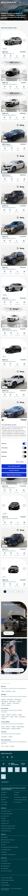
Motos (4, 818)
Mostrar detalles (20, 461)
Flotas (4, 844)
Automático (4, 736)
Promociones (6, 842)
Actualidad (5, 868)
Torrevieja (18, 802)
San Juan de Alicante (21, 799)
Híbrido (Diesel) (20, 726)
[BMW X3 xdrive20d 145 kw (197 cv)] (14, 287)
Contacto (4, 861)
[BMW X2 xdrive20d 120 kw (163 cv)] (14, 568)
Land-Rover (8, 691)
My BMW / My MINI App (8, 854)
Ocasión (12, 746)
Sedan (16, 716)
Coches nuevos (6, 811)
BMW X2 (4, 703)
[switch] (24, 448)
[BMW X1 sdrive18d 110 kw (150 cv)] (14, 538)
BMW (3, 691)
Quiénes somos (6, 863)
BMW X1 (19, 701)
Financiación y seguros (8, 839)
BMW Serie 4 (12, 701)
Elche (4, 799)
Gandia (17, 792)
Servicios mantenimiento (15, 670)
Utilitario (3, 718)
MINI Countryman (6, 705)
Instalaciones (5, 866)
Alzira (3, 794)
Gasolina (13, 726)
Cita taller (5, 837)
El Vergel (4, 802)
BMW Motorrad (6, 830)
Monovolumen (5, 716)
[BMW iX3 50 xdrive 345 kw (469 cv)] (14, 102)
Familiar (20, 714)
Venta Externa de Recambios (10, 847)
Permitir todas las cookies (14, 466)
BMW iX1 (4, 699)
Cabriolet (8, 714)
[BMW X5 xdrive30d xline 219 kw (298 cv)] (14, 505)
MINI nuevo (5, 823)
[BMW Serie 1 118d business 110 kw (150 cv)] (14, 317)
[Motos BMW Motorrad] (13, 764)
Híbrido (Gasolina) (6, 728)
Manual (10, 736)
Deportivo (14, 714)
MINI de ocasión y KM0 (8, 828)
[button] (4, 40)
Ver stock (10, 633)
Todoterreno (22, 716)
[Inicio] (8, 2)
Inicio (3, 23)
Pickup (11, 716)
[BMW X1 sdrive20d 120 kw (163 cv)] (14, 256)
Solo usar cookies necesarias (14, 474)
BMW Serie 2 (18, 699)
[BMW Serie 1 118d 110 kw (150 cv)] (14, 133)
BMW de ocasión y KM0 (8, 826)
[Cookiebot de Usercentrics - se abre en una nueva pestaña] (20, 420)
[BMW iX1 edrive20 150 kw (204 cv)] (14, 194)
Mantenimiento (6, 849)
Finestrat (4, 804)
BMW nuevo (5, 821)
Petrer (17, 794)
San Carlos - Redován (21, 797)
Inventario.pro (5, 889)
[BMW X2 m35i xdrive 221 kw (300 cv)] (14, 71)
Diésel (3, 726)
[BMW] (3, 764)
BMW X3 (9, 703)
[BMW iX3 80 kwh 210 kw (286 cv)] (14, 379)
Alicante (4, 792)
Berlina (3, 714)
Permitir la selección (14, 470)
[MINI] (23, 764)
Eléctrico (8, 726)
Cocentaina (5, 797)
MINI (14, 691)
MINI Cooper (16, 703)
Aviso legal (5, 882)
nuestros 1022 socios (12, 427)
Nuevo (7, 746)
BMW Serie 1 (10, 699)
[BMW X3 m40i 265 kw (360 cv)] (14, 40)
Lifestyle (4, 852)
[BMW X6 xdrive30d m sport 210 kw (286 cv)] (14, 410)
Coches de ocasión (7, 813)
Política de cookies (7, 877)
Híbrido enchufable (15, 728)
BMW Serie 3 (5, 701)
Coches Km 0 (5, 816)
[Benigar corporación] (5, 782)
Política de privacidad (8, 880)
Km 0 (3, 746)
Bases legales (6, 885)
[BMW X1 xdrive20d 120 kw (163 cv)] (14, 348)
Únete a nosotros (7, 871)
